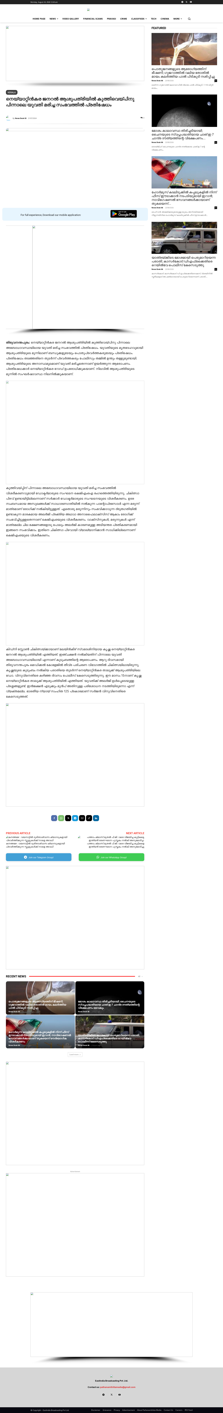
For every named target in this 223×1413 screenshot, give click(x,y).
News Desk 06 (14, 1011)
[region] (75, 56)
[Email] (82, 818)
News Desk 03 (20, 118)
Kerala (12, 92)
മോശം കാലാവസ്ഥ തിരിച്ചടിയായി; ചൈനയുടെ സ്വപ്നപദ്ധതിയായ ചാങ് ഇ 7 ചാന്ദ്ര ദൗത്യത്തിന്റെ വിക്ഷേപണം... (183, 134)
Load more (74, 1054)
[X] (186, 2)
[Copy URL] (89, 818)
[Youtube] (191, 2)
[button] (189, 18)
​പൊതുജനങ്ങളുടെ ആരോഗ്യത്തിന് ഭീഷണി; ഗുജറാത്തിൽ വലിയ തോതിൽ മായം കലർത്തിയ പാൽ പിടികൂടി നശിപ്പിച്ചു (37, 1004)
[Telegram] (182, 2)
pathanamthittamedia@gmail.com (117, 1387)
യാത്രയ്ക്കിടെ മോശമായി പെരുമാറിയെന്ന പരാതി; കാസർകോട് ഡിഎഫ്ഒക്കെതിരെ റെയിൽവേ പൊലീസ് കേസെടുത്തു (109, 1038)
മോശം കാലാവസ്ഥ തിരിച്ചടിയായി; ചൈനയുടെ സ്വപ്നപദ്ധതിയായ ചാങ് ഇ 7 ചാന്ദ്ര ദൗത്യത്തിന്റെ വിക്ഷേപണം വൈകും (109, 1004)
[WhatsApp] (61, 818)
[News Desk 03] (9, 118)
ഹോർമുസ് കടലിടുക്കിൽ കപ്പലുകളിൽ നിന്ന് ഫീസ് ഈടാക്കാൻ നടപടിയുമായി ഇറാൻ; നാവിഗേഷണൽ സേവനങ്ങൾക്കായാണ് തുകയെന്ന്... (184, 197)
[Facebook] (54, 818)
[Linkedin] (96, 818)
